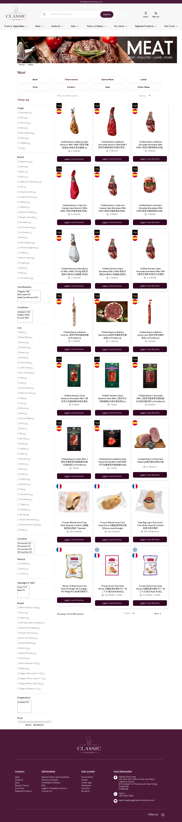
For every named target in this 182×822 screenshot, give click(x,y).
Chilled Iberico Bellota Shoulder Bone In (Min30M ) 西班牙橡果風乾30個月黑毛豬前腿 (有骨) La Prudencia (112, 144)
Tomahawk (24, 499)
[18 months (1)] (24, 546)
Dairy (74, 26)
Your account (88, 771)
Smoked (23, 563)
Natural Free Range (28, 627)
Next (158, 613)
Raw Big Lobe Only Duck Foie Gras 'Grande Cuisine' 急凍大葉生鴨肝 (150, 525)
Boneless (24, 347)
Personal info (87, 777)
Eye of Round (25, 372)
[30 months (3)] (24, 552)
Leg (21, 398)
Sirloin (22, 464)
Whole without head (29, 524)
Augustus (24, 161)
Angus (22, 617)
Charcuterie (71, 79)
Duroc (22, 612)
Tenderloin (24, 494)
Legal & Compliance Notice (54, 788)
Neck (22, 413)
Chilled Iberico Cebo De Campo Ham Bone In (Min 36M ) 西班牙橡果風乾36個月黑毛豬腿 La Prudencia (74, 208)
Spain (22, 138)
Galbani (23, 202)
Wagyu (23, 668)
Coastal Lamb (26, 192)
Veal (107, 87)
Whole (22, 514)
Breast (23, 352)
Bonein (23, 342)
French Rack (25, 388)
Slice (22, 469)
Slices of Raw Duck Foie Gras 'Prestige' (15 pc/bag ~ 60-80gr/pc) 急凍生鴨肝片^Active (74, 589)
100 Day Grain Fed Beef (30, 622)
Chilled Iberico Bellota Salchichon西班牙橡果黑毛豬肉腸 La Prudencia (112, 335)
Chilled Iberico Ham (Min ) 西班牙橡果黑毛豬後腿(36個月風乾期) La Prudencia (74, 462)
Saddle (23, 448)
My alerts (85, 791)
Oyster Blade (26, 418)
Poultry (71, 87)
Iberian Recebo (26, 653)
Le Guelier (24, 232)
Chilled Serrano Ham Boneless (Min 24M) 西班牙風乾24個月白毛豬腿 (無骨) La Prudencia (112, 271)
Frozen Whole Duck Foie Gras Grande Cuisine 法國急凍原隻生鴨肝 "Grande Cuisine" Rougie (74, 525)
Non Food (169, 26)
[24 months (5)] (24, 549)
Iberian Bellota (26, 643)
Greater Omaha (27, 212)
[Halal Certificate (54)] (28, 297)
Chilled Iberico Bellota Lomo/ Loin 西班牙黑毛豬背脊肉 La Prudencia (150, 335)
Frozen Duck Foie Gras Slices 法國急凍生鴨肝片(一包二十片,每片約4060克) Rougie (112, 589)
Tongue (23, 504)
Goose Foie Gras (27, 633)
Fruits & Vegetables (14, 26)
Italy (21, 127)
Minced (23, 408)
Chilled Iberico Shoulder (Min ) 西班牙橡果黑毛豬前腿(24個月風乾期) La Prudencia (150, 398)
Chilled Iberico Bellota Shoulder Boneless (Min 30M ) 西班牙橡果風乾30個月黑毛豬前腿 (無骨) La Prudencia (150, 144)
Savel (22, 268)
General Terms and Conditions (55, 777)
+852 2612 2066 (126, 795)
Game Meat (107, 79)
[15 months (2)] (24, 543)
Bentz (22, 176)
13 (133, 613)
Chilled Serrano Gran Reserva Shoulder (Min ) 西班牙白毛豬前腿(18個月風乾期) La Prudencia (74, 398)
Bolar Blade (25, 337)
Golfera (23, 207)
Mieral (22, 237)
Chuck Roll (24, 362)
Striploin (23, 479)
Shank (22, 453)
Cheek (22, 357)
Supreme (24, 484)
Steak (22, 474)
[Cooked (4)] (23, 702)
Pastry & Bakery (95, 26)
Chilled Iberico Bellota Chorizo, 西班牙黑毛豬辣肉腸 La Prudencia (74, 335)
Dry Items (119, 26)
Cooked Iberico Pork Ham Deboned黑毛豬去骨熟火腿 (150, 460)
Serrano (23, 658)
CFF (21, 187)
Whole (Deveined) (28, 519)
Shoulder (24, 459)
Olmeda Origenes (28, 247)
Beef (35, 79)
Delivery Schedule (50, 780)
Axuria (22, 166)
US (21, 148)
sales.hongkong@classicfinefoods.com (136, 800)
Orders (84, 780)
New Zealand (25, 133)
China (22, 117)
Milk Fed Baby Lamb (28, 607)
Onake (22, 252)
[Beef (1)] (22, 590)
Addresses (86, 785)
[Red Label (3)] (28, 294)
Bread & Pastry (22, 785)
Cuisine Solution (27, 197)
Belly (22, 332)
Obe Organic (25, 242)
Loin (21, 403)
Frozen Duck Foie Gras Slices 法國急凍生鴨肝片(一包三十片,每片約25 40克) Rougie (150, 589)
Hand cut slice (26, 393)
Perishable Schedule (51, 782)
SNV (21, 273)
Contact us (47, 791)
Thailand (23, 143)
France (23, 122)
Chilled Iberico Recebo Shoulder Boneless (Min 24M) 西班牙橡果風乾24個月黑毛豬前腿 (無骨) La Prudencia (150, 208)
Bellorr (22, 171)
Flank (22, 377)
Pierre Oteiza (26, 257)
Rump (22, 443)
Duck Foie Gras (26, 638)
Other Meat (143, 87)
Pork (35, 87)
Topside (23, 509)
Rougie (23, 262)
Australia (24, 112)
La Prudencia (25, 227)
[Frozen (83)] (24, 317)
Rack (22, 428)
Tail (21, 489)
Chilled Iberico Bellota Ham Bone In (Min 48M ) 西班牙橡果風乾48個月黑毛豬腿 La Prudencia (74, 144)
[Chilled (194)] (24, 314)
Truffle (23, 573)
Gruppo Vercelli (27, 217)
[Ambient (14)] (24, 312)
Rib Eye (23, 438)
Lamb (144, 79)
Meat (38, 26)
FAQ (43, 785)
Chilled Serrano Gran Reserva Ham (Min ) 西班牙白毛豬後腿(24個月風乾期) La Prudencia (112, 398)
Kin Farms (24, 222)
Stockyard (24, 278)
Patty (22, 423)
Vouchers (85, 788)
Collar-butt (25, 367)
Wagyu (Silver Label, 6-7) (31, 678)
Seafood (56, 26)
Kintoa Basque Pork (28, 663)
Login (66, 159)
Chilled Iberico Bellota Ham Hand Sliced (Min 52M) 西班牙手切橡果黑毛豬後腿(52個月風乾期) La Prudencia (112, 462)
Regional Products (144, 26)
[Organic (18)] (28, 291)
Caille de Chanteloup (29, 181)
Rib (21, 433)
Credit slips (86, 782)
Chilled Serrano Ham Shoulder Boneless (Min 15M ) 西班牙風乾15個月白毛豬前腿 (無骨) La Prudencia (150, 271)
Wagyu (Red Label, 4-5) (31, 673)
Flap (21, 383)
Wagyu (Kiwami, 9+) (28, 688)
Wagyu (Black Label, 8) (30, 683)
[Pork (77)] (22, 587)
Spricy (22, 568)
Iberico (23, 648)
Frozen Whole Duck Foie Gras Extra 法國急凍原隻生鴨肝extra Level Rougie (112, 525)
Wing (22, 529)
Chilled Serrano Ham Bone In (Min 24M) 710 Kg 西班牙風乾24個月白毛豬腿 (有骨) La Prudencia (74, 271)
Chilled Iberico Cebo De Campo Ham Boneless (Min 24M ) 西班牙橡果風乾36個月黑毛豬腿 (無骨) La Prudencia (112, 208)
